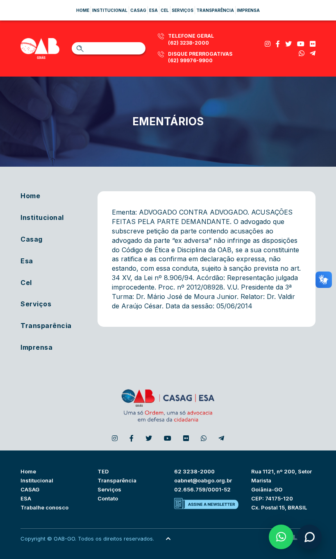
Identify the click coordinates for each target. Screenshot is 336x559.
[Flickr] (313, 44)
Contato (108, 498)
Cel (165, 10)
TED (103, 471)
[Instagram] (267, 44)
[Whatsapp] (301, 53)
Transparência (215, 10)
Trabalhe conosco (44, 507)
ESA (25, 498)
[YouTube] (300, 44)
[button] (281, 537)
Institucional (109, 10)
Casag (138, 10)
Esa (153, 10)
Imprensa (248, 10)
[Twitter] (288, 44)
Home (82, 10)
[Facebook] (278, 44)
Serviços (182, 10)
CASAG (29, 489)
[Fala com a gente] (309, 537)
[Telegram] (313, 53)
